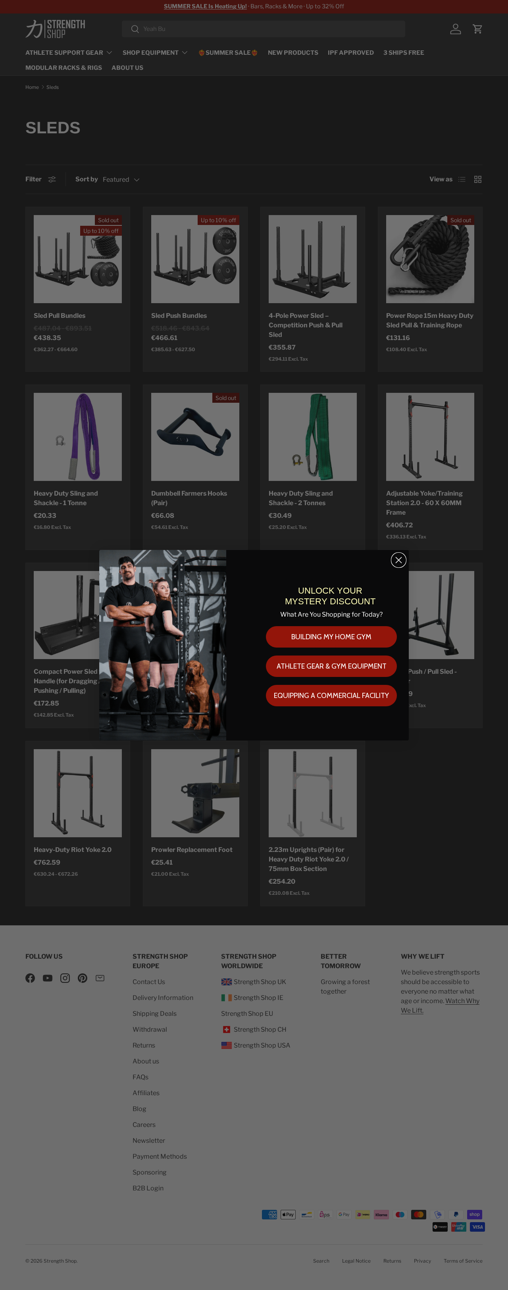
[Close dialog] (399, 560)
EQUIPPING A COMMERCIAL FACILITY (331, 695)
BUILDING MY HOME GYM (331, 637)
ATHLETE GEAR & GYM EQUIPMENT (332, 666)
